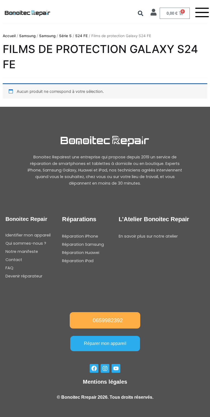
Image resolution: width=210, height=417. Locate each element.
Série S (65, 36)
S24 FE (81, 36)
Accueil (9, 36)
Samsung (27, 36)
